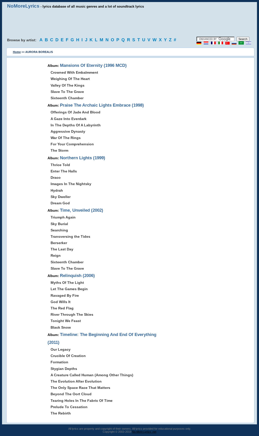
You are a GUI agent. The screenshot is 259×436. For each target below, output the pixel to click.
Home (17, 51)
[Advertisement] (129, 22)
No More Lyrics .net (144, 431)
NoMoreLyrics (23, 6)
